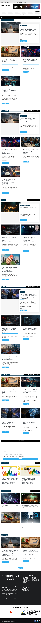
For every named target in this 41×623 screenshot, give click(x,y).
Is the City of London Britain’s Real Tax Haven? (10, 357)
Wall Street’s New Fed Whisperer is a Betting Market (29, 422)
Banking (22, 292)
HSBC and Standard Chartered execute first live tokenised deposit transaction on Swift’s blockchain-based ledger (10, 480)
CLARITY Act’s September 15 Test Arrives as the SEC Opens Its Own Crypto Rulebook (28, 29)
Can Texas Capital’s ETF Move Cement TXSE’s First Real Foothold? (10, 90)
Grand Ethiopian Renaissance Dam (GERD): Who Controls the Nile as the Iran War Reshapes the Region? (10, 525)
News (8, 528)
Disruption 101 (18, 2)
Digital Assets (23, 25)
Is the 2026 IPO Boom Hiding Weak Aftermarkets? (28, 208)
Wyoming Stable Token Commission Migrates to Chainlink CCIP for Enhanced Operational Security (30, 480)
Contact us (12, 2)
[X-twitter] (22, 1)
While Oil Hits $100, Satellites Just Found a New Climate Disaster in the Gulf (30, 506)
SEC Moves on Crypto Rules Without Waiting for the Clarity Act (30, 151)
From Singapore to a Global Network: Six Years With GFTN (30, 60)
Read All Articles (35, 491)
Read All (38, 462)
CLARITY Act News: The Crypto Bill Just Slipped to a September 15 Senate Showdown (9, 181)
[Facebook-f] (18, 1)
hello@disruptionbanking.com (13, 599)
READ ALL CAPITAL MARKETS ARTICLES (31, 374)
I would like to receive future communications (13, 454)
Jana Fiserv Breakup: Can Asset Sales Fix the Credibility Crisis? (10, 239)
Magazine (7, 2)
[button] (1, 17)
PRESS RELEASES (4, 462)
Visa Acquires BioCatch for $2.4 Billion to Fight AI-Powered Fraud (9, 269)
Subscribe (24, 2)
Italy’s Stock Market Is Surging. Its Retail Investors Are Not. (9, 60)
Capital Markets (29, 527)
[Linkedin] (20, 1)
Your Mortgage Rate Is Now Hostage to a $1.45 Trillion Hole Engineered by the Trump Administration (28, 296)
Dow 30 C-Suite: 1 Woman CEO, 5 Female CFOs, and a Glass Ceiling (29, 525)
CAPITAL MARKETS (5, 374)
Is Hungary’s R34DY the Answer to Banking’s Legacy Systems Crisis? (30, 239)
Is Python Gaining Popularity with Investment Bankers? (31, 329)
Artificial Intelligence (24, 205)
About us (2, 2)
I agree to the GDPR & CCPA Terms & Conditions (14, 456)
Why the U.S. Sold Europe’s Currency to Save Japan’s (9, 421)
